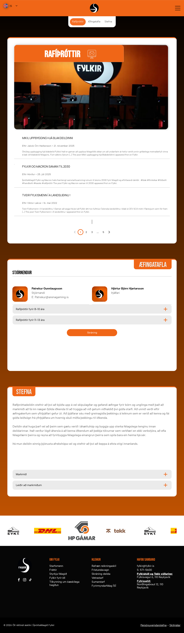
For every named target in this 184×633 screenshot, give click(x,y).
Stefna (108, 21)
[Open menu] (177, 8)
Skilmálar (174, 625)
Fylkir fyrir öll (57, 577)
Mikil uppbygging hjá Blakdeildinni (47, 138)
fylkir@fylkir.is (145, 566)
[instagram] (24, 580)
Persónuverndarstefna (154, 625)
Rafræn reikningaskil (104, 566)
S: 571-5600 (144, 570)
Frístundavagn (100, 570)
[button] (92, 309)
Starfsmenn (56, 566)
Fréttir (53, 570)
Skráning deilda (101, 573)
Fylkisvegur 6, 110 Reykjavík (153, 577)
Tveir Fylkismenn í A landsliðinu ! (46, 195)
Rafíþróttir (78, 21)
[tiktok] (30, 580)
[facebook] (18, 580)
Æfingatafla (94, 21)
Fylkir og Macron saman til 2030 (46, 166)
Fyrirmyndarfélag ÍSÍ (104, 585)
